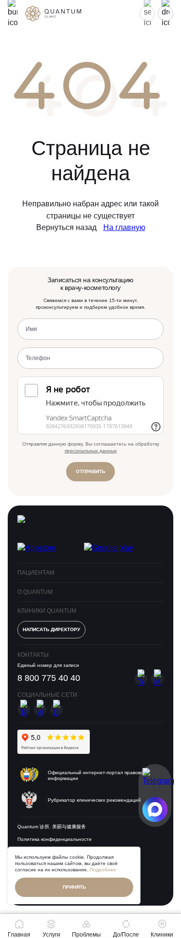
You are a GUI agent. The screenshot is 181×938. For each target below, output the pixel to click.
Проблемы (86, 934)
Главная (19, 934)
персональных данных (91, 450)
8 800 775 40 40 (48, 678)
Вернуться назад (66, 227)
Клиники (162, 934)
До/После (126, 934)
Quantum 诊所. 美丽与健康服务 (51, 826)
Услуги (51, 934)
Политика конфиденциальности (54, 839)
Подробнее (103, 869)
